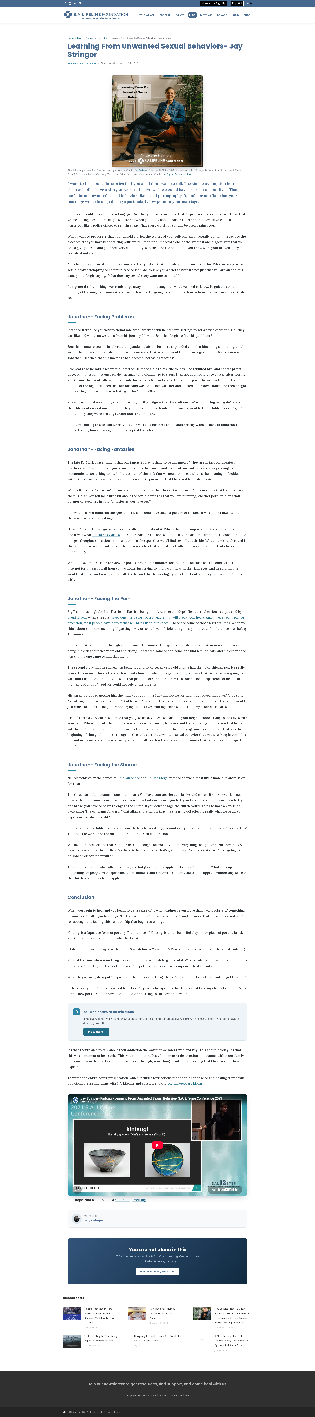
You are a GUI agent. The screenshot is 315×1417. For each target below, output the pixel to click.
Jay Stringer (141, 170)
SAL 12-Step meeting (130, 1200)
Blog (79, 38)
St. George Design (112, 1412)
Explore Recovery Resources (157, 1271)
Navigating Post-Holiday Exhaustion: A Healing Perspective (162, 1313)
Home (71, 38)
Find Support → (96, 1032)
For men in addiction (96, 38)
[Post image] (72, 1313)
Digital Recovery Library (180, 174)
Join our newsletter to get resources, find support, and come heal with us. (157, 1384)
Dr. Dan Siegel (157, 778)
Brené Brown (77, 617)
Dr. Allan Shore (128, 778)
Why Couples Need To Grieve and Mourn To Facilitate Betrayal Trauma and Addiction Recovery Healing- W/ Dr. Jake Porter (231, 1315)
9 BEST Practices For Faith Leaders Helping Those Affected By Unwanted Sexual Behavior (231, 1340)
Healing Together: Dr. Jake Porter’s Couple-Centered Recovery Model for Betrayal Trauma (99, 1315)
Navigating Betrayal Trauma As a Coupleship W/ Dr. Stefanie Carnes (157, 1338)
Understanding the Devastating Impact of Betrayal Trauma (100, 1338)
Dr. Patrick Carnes (106, 535)
